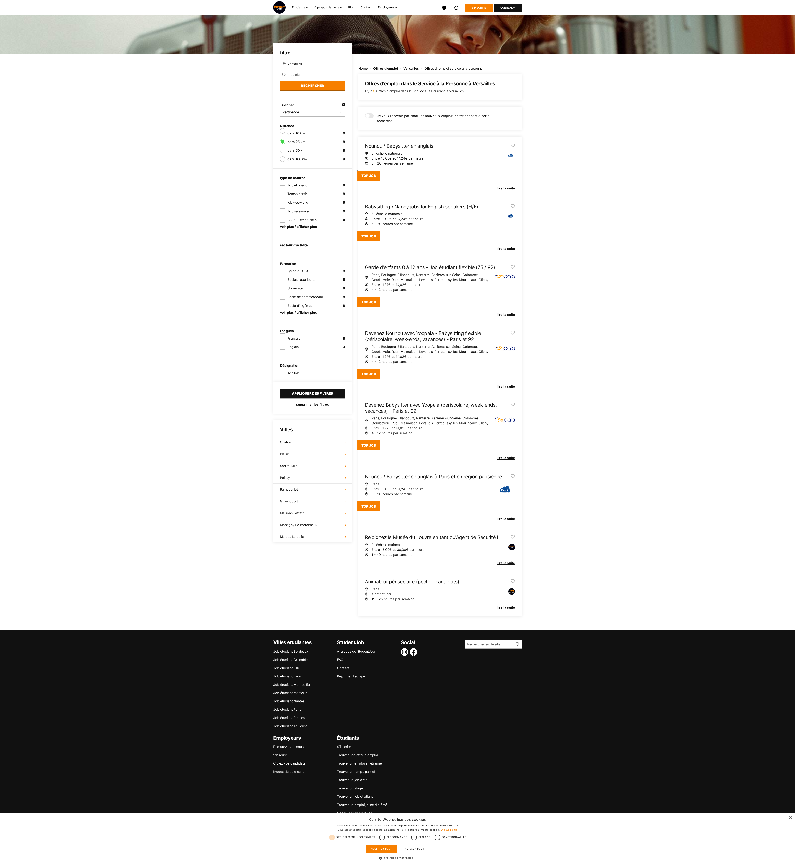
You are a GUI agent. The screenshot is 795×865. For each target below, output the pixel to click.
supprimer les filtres (312, 404)
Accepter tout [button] (381, 848)
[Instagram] (405, 652)
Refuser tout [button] (414, 848)
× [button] (790, 817)
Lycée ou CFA (297, 271)
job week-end (297, 202)
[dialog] (397, 839)
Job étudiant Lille (286, 668)
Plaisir (284, 454)
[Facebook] (414, 652)
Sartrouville (289, 466)
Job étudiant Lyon (287, 676)
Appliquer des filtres (312, 393)
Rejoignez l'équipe (351, 676)
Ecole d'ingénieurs (301, 306)
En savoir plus (448, 829)
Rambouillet (289, 489)
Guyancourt (289, 501)
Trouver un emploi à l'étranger (360, 763)
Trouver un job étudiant (355, 796)
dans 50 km (296, 150)
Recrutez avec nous (288, 747)
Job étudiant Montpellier (292, 684)
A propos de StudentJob (356, 651)
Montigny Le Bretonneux (298, 525)
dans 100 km (297, 159)
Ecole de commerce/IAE (305, 297)
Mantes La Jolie (292, 537)
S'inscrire (479, 7)
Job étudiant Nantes (288, 701)
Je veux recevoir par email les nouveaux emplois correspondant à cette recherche (433, 118)
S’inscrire (280, 755)
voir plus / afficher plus (298, 227)
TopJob (293, 373)
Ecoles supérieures (301, 279)
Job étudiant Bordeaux (290, 651)
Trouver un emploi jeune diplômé (362, 805)
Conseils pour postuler (354, 813)
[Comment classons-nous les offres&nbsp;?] (343, 105)
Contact (366, 7)
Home (363, 68)
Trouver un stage (350, 788)
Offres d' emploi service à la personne (453, 68)
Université (295, 288)
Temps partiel (297, 194)
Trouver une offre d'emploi (357, 755)
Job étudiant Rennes (289, 718)
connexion (508, 7)
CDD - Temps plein (302, 220)
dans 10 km (296, 133)
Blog (351, 7)
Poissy (285, 477)
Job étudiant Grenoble (290, 660)
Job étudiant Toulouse (290, 726)
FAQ (340, 660)
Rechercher (312, 85)
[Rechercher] (456, 7)
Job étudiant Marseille (290, 693)
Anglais (293, 347)
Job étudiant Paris (287, 709)
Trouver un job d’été (352, 780)
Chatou (285, 442)
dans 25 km (296, 142)
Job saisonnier (298, 211)
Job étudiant (297, 185)
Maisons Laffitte (292, 513)
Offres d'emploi (385, 68)
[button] (397, 858)
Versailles (411, 68)
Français (293, 338)
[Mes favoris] (444, 7)
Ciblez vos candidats (289, 763)
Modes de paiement (288, 771)
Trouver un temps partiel (356, 771)
